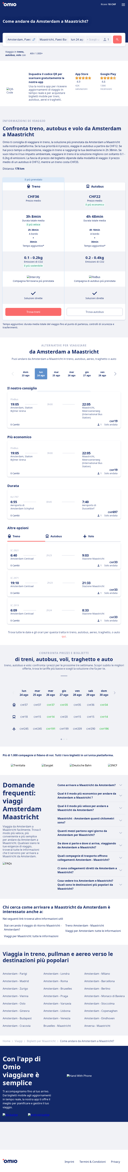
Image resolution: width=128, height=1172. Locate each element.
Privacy (115, 1162)
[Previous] (13, 692)
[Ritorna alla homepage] (9, 5)
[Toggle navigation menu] (123, 5)
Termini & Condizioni (93, 1162)
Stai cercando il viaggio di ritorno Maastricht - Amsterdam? (33, 927)
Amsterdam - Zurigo (15, 988)
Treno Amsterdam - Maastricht (84, 925)
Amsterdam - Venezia (57, 1018)
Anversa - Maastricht (97, 1026)
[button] (77, 39)
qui (64, 636)
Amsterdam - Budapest (17, 1018)
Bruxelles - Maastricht (57, 1026)
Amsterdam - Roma (56, 981)
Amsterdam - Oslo (14, 1003)
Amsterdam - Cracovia (16, 1026)
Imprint (69, 1162)
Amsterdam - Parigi (15, 973)
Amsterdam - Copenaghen (101, 1011)
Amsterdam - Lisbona (57, 1011)
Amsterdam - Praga (56, 996)
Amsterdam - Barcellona (99, 981)
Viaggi (18, 1041)
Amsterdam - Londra (57, 973)
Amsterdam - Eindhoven (99, 1018)
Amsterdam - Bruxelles (58, 988)
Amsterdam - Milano (97, 973)
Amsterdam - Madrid (16, 981)
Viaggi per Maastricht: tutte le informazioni (31, 936)
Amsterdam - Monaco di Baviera (104, 996)
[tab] (26, 536)
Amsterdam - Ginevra (16, 1011)
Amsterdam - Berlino (97, 988)
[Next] (115, 374)
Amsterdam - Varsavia (57, 1003)
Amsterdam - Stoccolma (99, 1003)
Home (6, 1041)
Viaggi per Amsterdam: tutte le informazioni (93, 931)
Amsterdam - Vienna (15, 996)
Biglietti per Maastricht (41, 1041)
